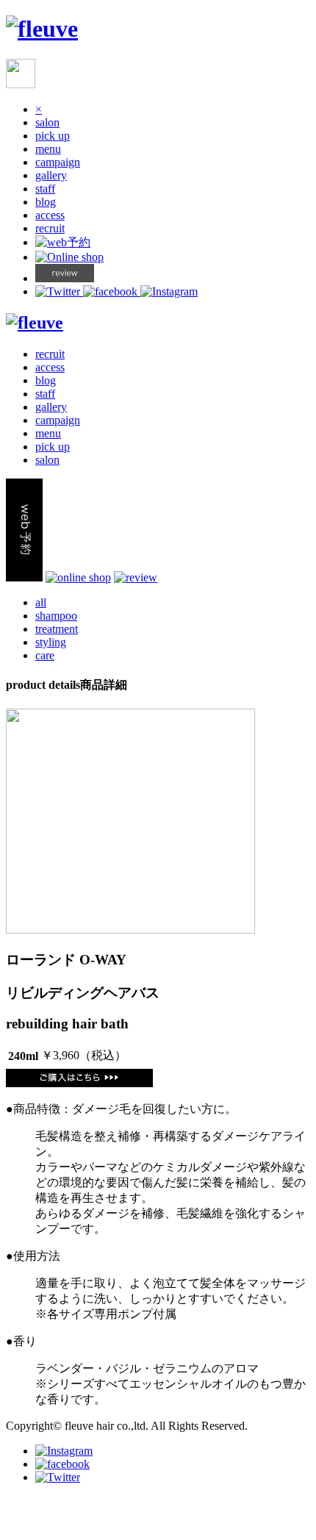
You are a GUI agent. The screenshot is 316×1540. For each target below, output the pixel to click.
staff (45, 188)
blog (45, 202)
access (50, 215)
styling (50, 642)
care (44, 655)
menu (48, 149)
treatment (56, 629)
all (40, 602)
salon (47, 122)
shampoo (56, 615)
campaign (57, 162)
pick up (52, 135)
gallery (51, 175)
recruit (50, 228)
